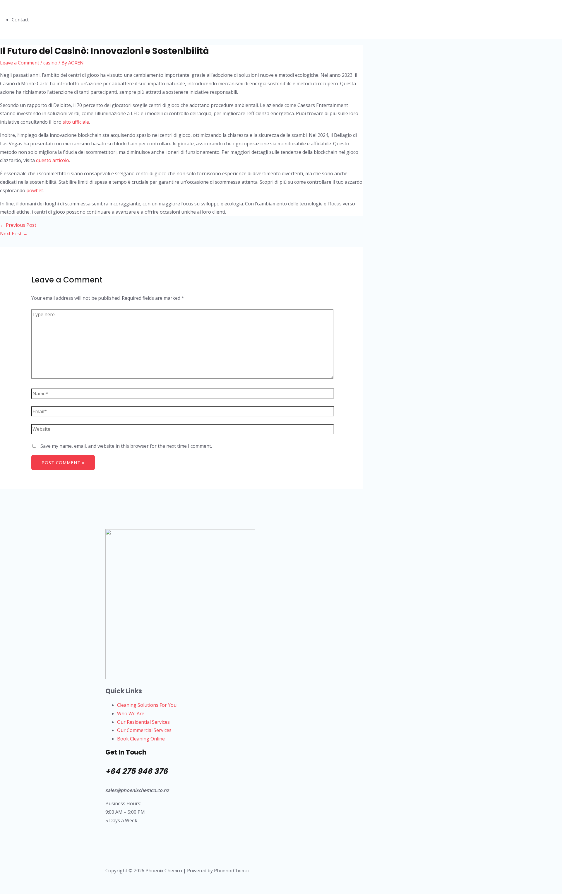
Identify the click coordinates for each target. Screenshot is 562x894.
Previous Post (18, 225)
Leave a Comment (19, 62)
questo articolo (52, 160)
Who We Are (130, 713)
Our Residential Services (143, 722)
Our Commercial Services (144, 730)
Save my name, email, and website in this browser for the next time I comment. (126, 446)
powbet (34, 190)
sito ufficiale (76, 122)
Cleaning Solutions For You (147, 705)
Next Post (14, 233)
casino (50, 62)
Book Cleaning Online (141, 738)
